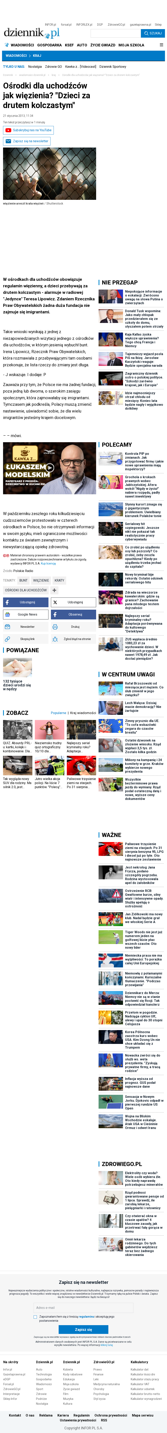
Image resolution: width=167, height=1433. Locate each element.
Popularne (58, 713)
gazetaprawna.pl (140, 24)
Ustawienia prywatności (78, 1420)
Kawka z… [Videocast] (80, 67)
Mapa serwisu (142, 1415)
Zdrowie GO (53, 67)
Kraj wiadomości (83, 713)
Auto (39, 1369)
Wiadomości (16, 56)
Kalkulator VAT (140, 1384)
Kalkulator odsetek (143, 1389)
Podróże (41, 1398)
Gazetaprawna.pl (14, 1374)
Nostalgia (35, 67)
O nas (30, 1415)
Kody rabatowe (72, 1374)
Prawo (97, 1369)
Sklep (158, 24)
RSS (104, 1420)
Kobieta (68, 1369)
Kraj (37, 56)
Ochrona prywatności (110, 1415)
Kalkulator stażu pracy (145, 1379)
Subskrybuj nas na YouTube (32, 130)
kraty (59, 580)
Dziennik (8, 75)
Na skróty (10, 1362)
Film (65, 1394)
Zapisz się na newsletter (30, 141)
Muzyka (68, 1398)
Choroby (98, 1389)
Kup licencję (48, 563)
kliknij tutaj (107, 1345)
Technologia (44, 1374)
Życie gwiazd (71, 1389)
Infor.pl (7, 1369)
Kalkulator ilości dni (143, 1374)
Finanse (98, 1374)
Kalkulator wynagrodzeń (146, 1398)
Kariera (63, 1415)
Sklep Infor (10, 1398)
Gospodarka (44, 1379)
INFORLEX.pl (84, 24)
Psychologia (101, 1394)
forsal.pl (66, 24)
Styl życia (99, 1398)
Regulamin (82, 1415)
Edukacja (69, 1379)
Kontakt (15, 1415)
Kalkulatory (139, 1362)
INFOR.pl (50, 24)
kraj (54, 75)
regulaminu (86, 1316)
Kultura (67, 1403)
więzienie (41, 580)
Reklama (46, 1415)
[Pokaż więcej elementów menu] (161, 45)
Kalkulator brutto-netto (145, 1394)
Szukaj (156, 33)
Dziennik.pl (44, 1362)
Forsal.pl (8, 1384)
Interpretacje (11, 1394)
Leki (96, 1379)
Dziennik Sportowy (112, 67)
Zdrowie (41, 1394)
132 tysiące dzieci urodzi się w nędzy (17, 685)
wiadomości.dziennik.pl (32, 75)
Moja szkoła (71, 1384)
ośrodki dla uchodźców (26, 590)
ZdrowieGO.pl (116, 24)
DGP (100, 24)
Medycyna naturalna (106, 1384)
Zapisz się (83, 1329)
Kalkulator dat (139, 1369)
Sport (39, 1389)
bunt (23, 580)
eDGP (6, 1379)
